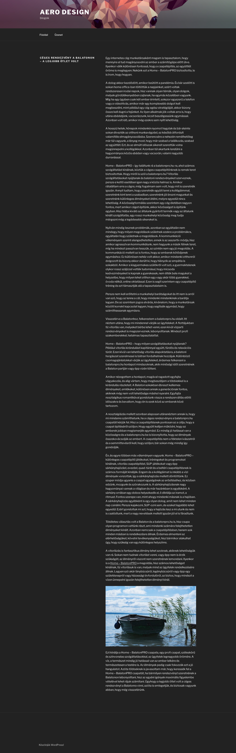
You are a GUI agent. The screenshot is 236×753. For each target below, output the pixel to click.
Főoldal (44, 34)
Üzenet (59, 34)
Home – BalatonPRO (123, 563)
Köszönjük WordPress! (51, 744)
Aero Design (64, 12)
